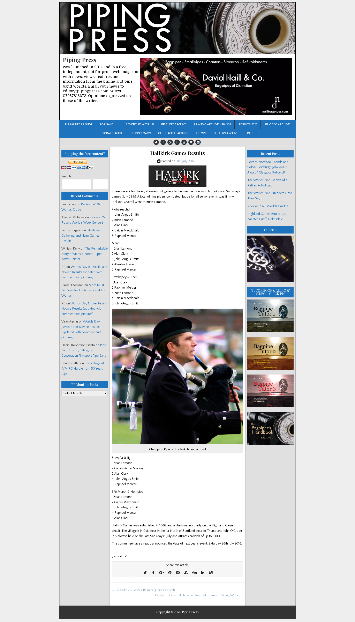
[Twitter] (156, 142)
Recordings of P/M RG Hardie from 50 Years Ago (82, 368)
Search (66, 176)
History (201, 133)
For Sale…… (109, 124)
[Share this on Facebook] (153, 573)
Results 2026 (248, 124)
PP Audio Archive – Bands (212, 124)
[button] (216, 87)
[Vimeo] (191, 142)
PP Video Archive (277, 124)
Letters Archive (226, 133)
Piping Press (79, 60)
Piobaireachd (111, 133)
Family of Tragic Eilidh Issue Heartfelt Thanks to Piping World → (199, 595)
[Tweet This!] (145, 573)
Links (250, 133)
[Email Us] (198, 142)
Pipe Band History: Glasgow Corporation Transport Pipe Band (84, 350)
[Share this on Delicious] (210, 573)
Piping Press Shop (79, 124)
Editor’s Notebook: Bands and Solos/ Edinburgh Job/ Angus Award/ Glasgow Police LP (267, 167)
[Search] (100, 184)
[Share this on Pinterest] (169, 573)
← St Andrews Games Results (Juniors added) (143, 590)
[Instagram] (184, 142)
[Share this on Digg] (194, 573)
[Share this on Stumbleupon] (186, 573)
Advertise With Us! (140, 124)
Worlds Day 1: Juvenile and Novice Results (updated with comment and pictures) (84, 272)
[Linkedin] (177, 142)
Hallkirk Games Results (177, 153)
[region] (216, 87)
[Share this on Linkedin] (202, 573)
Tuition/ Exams (140, 133)
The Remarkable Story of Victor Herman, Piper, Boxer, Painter (84, 254)
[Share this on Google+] (161, 573)
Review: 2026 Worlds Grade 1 (267, 206)
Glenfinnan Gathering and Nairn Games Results (81, 235)
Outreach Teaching (173, 133)
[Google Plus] (170, 142)
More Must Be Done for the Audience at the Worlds (83, 290)
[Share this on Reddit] (178, 573)
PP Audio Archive (174, 124)
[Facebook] (163, 142)
